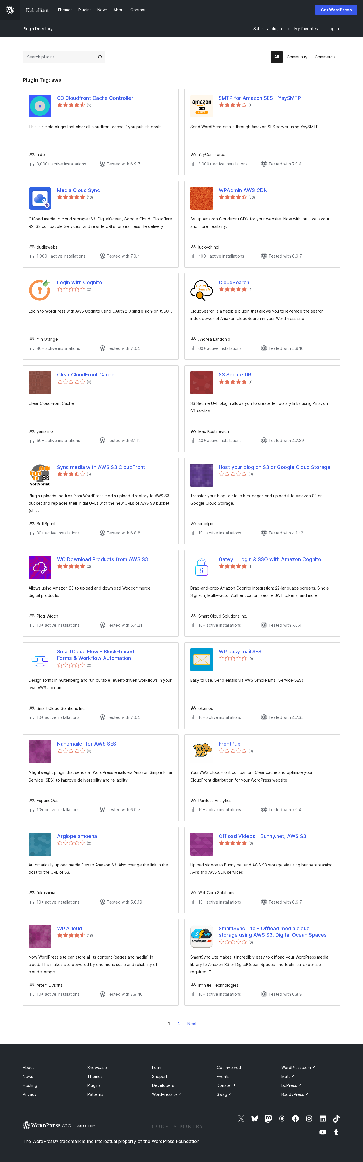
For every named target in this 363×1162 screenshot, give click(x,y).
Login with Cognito (79, 282)
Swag (224, 1094)
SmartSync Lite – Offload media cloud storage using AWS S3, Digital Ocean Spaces (273, 931)
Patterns (95, 1094)
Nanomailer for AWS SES (86, 744)
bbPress (291, 1085)
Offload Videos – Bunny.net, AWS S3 (262, 836)
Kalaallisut (86, 1126)
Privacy (30, 1094)
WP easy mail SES (240, 651)
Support (159, 1076)
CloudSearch (234, 282)
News (28, 1076)
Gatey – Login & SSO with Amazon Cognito (270, 559)
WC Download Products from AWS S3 (102, 559)
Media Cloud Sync (78, 190)
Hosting (30, 1085)
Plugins (94, 1085)
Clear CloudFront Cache (86, 375)
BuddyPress (295, 1094)
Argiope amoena (77, 836)
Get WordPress (336, 9)
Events (223, 1076)
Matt (288, 1076)
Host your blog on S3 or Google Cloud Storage (274, 467)
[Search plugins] (99, 57)
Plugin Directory (38, 28)
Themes (95, 1076)
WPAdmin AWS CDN (243, 190)
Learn (157, 1067)
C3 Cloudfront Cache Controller (95, 98)
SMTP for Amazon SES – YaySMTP (260, 98)
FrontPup (229, 744)
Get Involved (229, 1067)
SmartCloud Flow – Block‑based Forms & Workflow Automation (95, 655)
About (28, 1067)
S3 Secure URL (236, 375)
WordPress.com (298, 1067)
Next (192, 1023)
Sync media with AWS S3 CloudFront (101, 467)
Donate (226, 1085)
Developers (163, 1085)
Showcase (97, 1067)
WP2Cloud (69, 928)
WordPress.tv (167, 1094)
